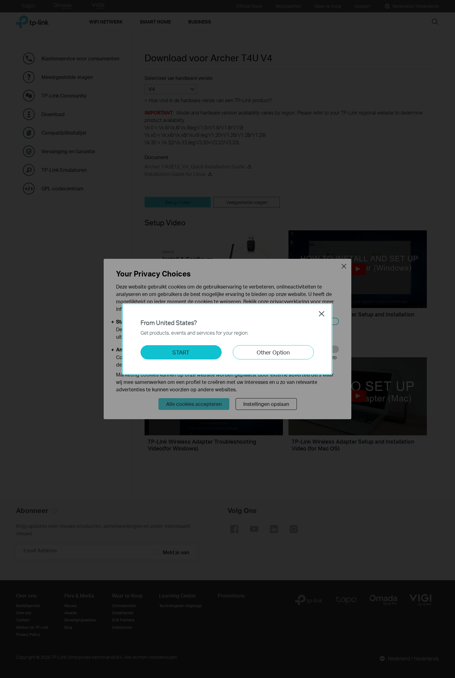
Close (321, 313)
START (180, 352)
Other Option (273, 352)
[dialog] (227, 339)
